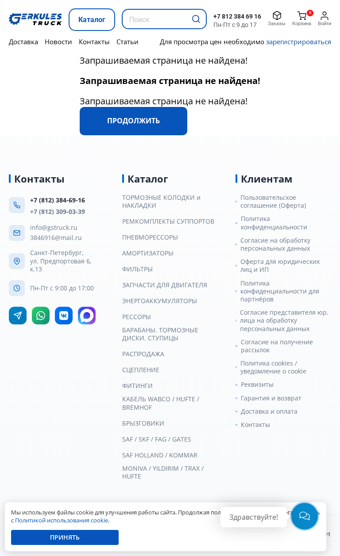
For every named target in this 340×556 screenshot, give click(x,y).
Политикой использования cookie (61, 520)
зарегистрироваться (298, 41)
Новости (58, 41)
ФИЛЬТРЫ (137, 269)
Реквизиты (257, 384)
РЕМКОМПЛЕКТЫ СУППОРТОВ (168, 221)
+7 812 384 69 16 (237, 16)
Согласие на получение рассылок (277, 346)
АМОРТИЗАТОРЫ (148, 253)
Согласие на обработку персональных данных (275, 244)
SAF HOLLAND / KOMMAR (159, 455)
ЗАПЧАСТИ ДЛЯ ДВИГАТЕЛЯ (164, 285)
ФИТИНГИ (137, 386)
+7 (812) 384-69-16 (57, 200)
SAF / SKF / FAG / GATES (156, 439)
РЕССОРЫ (136, 317)
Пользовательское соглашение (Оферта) (273, 201)
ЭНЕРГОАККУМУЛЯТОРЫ (159, 301)
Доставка (23, 41)
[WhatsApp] (41, 315)
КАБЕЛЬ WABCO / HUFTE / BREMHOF (160, 403)
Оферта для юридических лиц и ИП (280, 266)
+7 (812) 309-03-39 (57, 211)
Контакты (94, 41)
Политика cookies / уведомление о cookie (273, 367)
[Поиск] (196, 19)
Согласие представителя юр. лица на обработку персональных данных (284, 320)
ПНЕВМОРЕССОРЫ (150, 237)
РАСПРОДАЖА (143, 354)
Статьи (127, 41)
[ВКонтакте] (64, 315)
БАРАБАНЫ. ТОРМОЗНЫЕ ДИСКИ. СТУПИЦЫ (160, 334)
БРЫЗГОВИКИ (143, 423)
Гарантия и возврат (271, 398)
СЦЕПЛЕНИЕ (140, 370)
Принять (65, 537)
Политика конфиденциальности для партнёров (279, 291)
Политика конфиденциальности (274, 223)
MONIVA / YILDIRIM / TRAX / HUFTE (163, 472)
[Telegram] (18, 315)
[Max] (87, 315)
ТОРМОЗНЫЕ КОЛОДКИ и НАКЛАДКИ (161, 201)
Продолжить (133, 121)
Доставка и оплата (269, 411)
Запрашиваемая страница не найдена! (163, 60)
